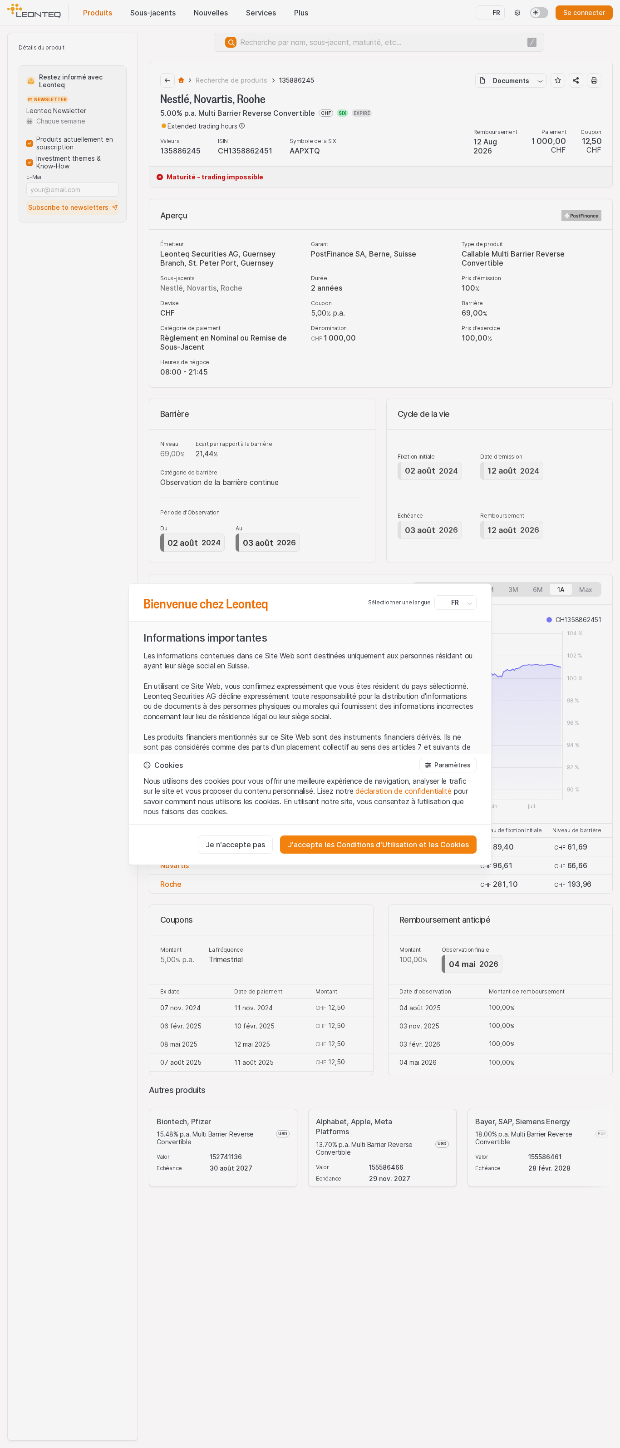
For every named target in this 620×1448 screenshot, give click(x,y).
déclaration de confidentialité (403, 791)
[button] (448, 765)
